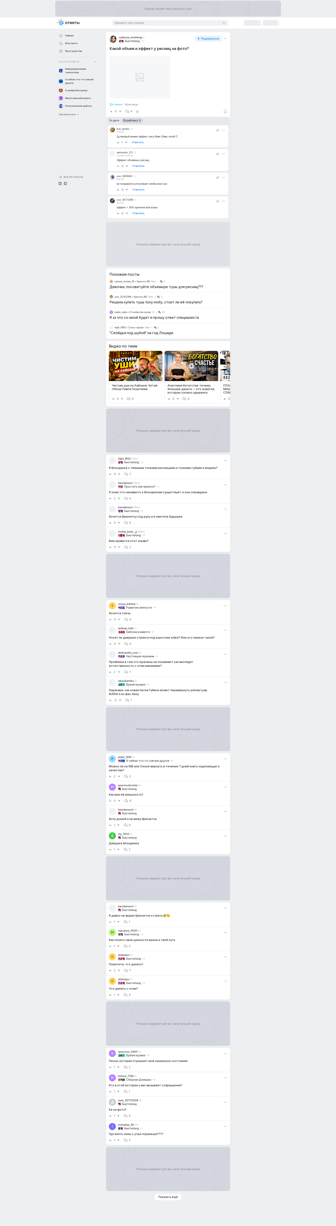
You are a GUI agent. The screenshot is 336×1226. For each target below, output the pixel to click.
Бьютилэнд (132, 41)
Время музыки (135, 684)
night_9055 (120, 327)
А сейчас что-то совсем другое (147, 760)
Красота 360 (143, 281)
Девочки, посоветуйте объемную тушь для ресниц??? (156, 287)
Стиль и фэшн (136, 327)
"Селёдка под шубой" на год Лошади (141, 333)
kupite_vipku (120, 312)
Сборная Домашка (138, 1079)
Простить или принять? (139, 486)
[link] (135, 377)
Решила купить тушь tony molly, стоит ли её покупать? (156, 302)
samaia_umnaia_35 (124, 281)
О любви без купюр (140, 312)
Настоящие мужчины (140, 656)
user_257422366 (122, 296)
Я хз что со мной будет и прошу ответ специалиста (154, 318)
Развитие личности (139, 607)
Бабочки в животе (138, 632)
